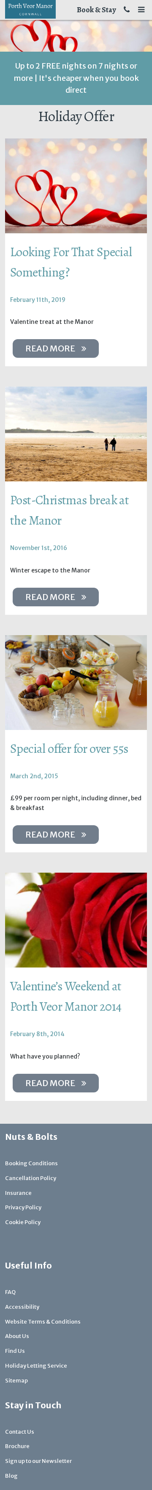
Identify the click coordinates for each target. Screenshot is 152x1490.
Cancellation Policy (30, 1178)
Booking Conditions (31, 1163)
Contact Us (19, 1431)
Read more (50, 348)
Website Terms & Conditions (43, 1321)
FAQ (10, 1292)
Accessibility (22, 1306)
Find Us (15, 1351)
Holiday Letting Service (36, 1365)
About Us (17, 1336)
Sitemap (16, 1380)
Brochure (17, 1446)
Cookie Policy (23, 1222)
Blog (11, 1475)
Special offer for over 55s (69, 748)
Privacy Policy (23, 1207)
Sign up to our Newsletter (38, 1461)
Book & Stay (96, 10)
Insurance (18, 1193)
